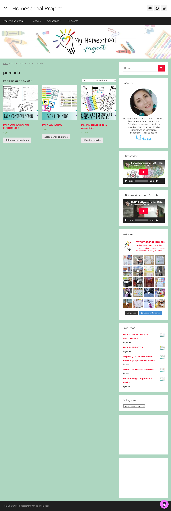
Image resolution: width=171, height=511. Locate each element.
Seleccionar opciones (17, 140)
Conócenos (53, 20)
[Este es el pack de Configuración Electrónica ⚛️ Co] (149, 260)
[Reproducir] (126, 181)
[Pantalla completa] (161, 181)
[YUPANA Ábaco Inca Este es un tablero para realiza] (138, 292)
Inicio (5, 63)
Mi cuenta (73, 20)
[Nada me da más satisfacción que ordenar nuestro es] (138, 282)
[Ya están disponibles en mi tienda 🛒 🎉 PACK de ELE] (127, 271)
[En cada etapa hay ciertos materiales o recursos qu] (127, 303)
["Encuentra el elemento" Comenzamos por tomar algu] (160, 260)
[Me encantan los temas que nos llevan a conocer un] (127, 260)
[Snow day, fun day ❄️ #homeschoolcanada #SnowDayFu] (149, 303)
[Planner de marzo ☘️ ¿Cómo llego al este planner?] (160, 282)
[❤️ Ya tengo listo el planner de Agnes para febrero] (138, 303)
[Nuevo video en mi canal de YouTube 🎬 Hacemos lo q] (160, 292)
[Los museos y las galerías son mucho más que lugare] (149, 282)
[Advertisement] (144, 434)
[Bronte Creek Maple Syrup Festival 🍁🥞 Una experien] (138, 271)
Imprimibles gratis (13, 20)
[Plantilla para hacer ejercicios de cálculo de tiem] (149, 271)
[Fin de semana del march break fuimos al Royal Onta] (160, 271)
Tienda (35, 20)
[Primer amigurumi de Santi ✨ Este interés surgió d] (160, 303)
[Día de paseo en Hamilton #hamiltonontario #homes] (138, 260)
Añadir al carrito (92, 140)
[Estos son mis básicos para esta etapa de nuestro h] (127, 282)
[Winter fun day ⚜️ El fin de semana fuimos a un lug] (149, 292)
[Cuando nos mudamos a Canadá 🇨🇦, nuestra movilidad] (127, 292)
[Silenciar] (157, 181)
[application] (144, 172)
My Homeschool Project (32, 8)
